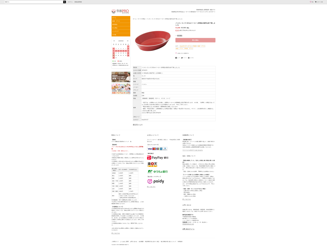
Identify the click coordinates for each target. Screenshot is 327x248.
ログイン (70, 2)
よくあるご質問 (124, 241)
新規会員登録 (78, 2)
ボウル (189, 46)
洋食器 (194, 46)
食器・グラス (116, 21)
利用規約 (180, 241)
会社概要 (141, 241)
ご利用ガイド (115, 241)
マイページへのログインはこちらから (192, 150)
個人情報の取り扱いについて (168, 241)
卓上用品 (114, 28)
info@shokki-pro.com (188, 224)
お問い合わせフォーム (188, 229)
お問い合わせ (133, 241)
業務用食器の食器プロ (124, 244)
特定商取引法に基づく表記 (152, 241)
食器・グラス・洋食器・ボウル (184, 48)
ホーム (114, 17)
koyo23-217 (183, 46)
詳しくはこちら (116, 233)
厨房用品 (114, 24)
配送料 (177, 30)
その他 (114, 34)
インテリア (115, 31)
